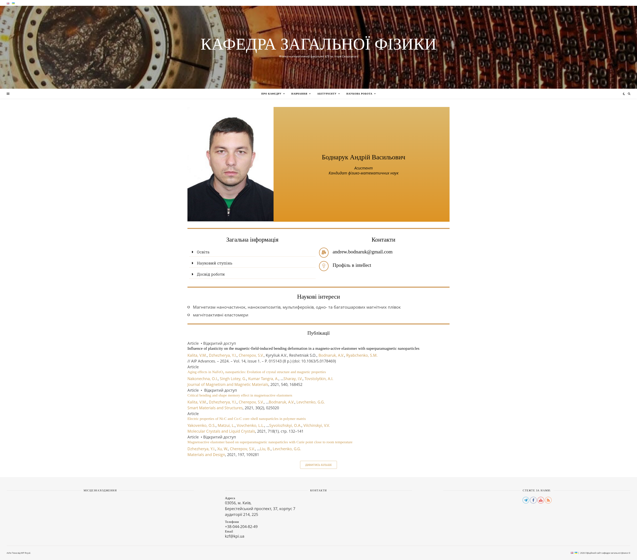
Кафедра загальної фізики (318, 44)
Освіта (203, 251)
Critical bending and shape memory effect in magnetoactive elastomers (239, 395)
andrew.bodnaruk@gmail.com (362, 251)
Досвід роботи (211, 274)
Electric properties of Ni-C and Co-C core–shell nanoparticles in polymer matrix (246, 419)
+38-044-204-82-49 (241, 526)
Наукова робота (359, 93)
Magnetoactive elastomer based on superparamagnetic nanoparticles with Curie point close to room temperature (270, 442)
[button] (252, 252)
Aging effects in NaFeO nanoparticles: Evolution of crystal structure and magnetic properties (256, 372)
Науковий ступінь (214, 263)
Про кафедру (271, 93)
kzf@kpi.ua (234, 536)
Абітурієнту (327, 93)
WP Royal (25, 552)
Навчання (299, 93)
